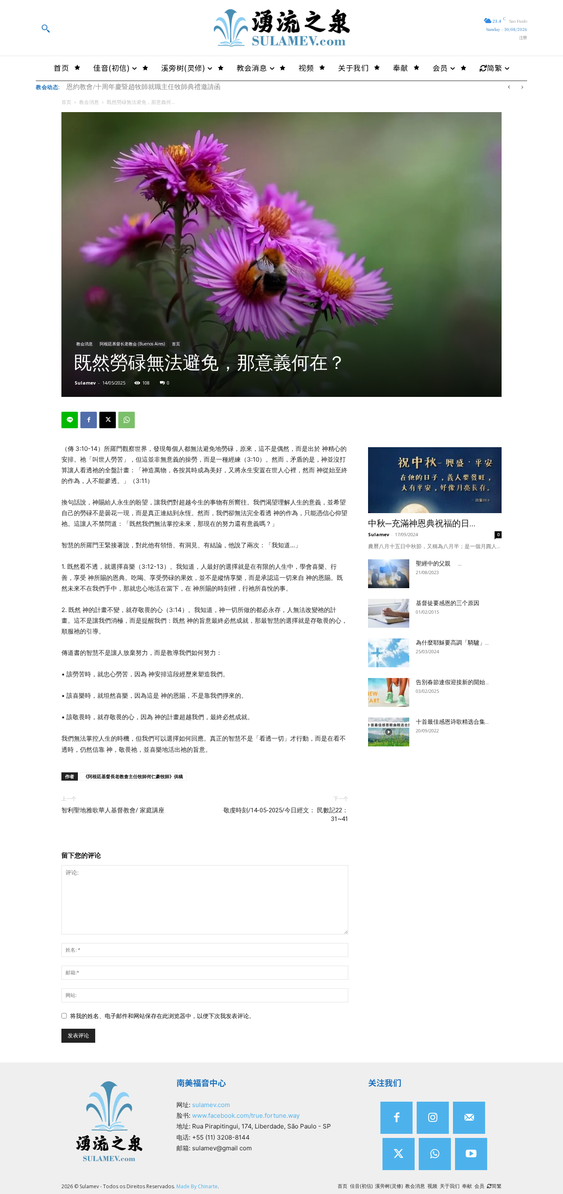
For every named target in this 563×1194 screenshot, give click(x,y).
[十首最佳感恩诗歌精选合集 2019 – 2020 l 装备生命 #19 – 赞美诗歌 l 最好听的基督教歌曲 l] (388, 732)
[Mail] (469, 1118)
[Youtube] (471, 1154)
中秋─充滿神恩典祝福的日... (422, 523)
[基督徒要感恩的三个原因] (388, 613)
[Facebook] (88, 420)
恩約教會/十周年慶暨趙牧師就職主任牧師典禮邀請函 (143, 86)
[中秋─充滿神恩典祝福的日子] (435, 480)
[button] (45, 28)
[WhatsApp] (126, 420)
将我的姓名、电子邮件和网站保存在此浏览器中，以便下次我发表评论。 (162, 1015)
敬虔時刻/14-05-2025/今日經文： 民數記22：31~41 (285, 815)
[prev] (509, 87)
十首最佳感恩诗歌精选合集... (452, 721)
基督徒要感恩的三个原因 (447, 603)
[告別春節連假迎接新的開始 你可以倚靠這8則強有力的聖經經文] (388, 692)
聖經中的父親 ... (439, 563)
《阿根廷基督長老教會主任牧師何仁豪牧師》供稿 (133, 776)
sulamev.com (211, 1105)
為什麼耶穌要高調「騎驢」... (452, 642)
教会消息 (89, 102)
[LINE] (69, 420)
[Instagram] (433, 1118)
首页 (66, 102)
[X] (107, 420)
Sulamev (85, 383)
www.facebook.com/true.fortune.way (246, 1115)
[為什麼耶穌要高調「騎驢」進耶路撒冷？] (388, 652)
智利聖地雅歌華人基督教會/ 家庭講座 (112, 810)
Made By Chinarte (197, 1186)
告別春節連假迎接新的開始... (452, 682)
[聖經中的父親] (388, 573)
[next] (522, 87)
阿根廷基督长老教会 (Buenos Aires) (132, 344)
